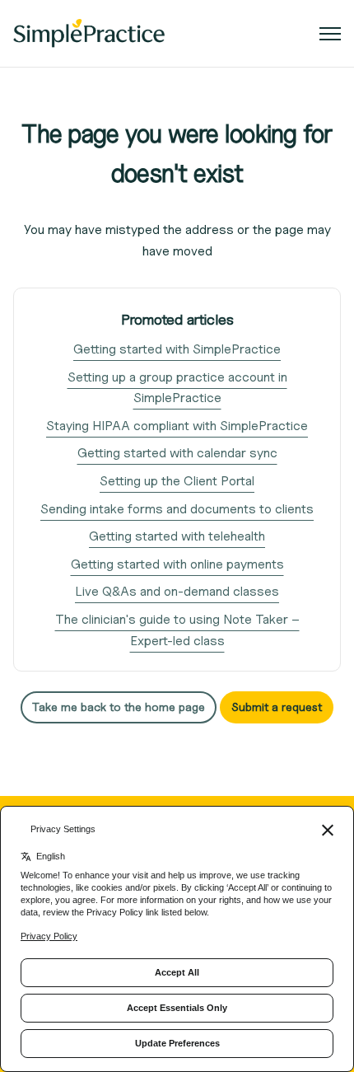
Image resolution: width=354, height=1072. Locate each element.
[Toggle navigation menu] (330, 34)
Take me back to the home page (118, 707)
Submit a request (276, 707)
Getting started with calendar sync (177, 453)
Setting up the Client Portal (177, 481)
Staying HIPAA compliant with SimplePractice (177, 425)
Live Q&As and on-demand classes (177, 591)
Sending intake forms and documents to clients (177, 509)
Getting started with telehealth (177, 536)
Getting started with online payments (177, 564)
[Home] (89, 33)
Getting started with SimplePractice (177, 349)
